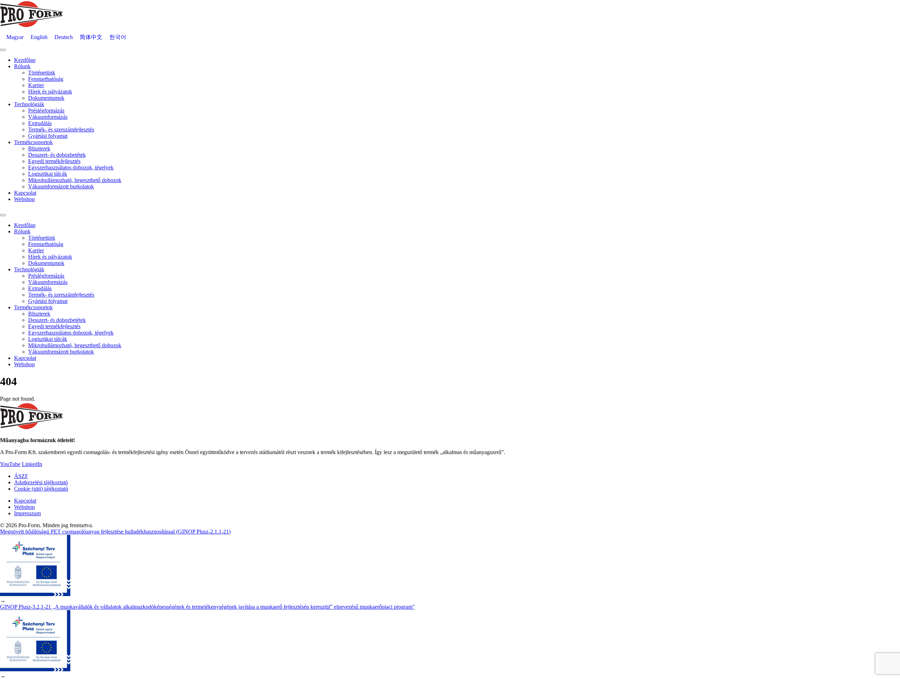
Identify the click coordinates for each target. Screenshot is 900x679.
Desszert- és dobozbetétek (57, 155)
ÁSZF (21, 476)
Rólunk (22, 66)
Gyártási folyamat (48, 136)
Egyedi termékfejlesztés (54, 161)
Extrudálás (40, 123)
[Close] (3, 215)
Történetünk (41, 73)
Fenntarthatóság (45, 79)
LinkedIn (32, 464)
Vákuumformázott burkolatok (61, 186)
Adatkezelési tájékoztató (41, 482)
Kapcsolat (25, 193)
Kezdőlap (25, 60)
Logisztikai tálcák (47, 174)
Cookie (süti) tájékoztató (41, 489)
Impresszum (27, 513)
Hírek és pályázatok (50, 92)
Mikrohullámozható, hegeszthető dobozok (74, 180)
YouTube (10, 464)
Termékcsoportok (33, 142)
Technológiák (29, 104)
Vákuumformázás (48, 117)
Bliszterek (39, 148)
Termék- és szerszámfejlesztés (61, 129)
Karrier (36, 85)
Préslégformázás (46, 111)
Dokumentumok (46, 98)
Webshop (24, 199)
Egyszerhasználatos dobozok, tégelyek (71, 167)
